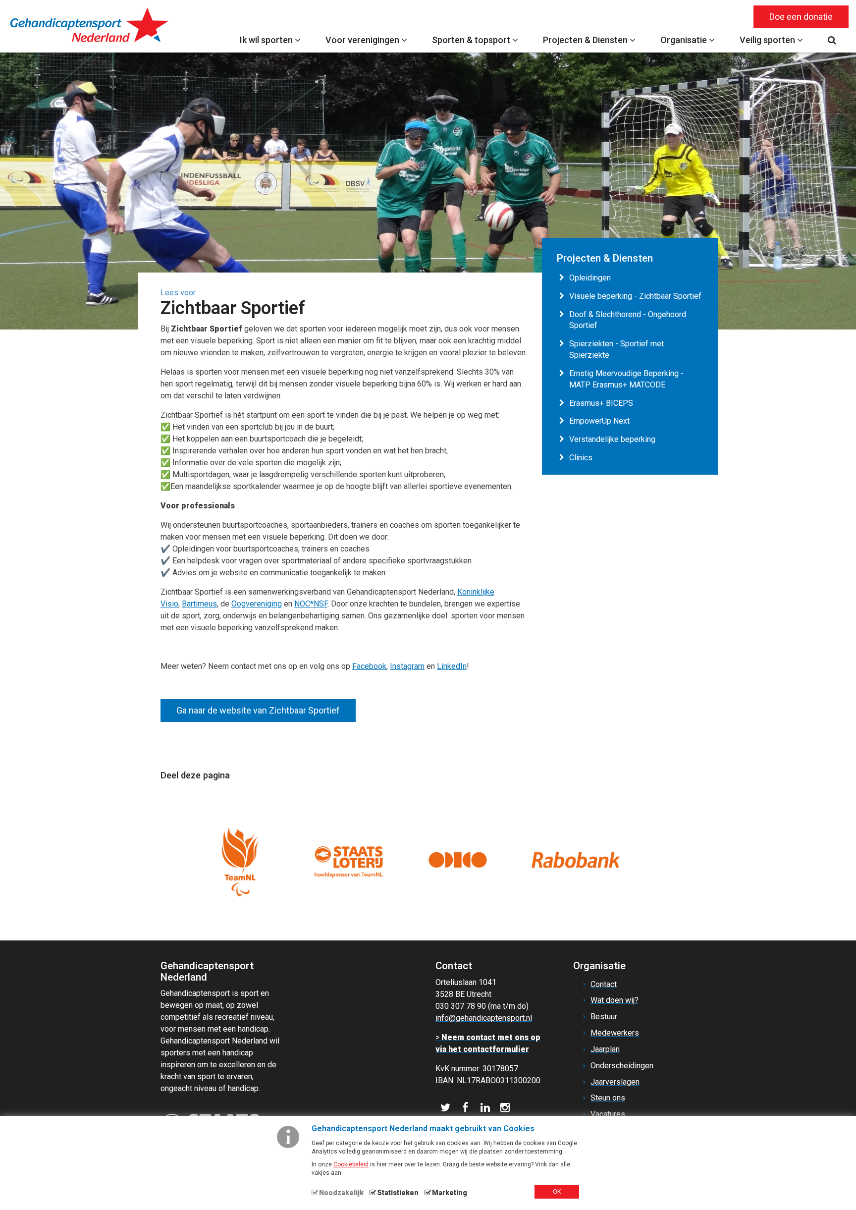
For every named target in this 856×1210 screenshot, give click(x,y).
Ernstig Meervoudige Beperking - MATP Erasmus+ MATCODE (626, 379)
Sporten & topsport (472, 40)
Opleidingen (590, 277)
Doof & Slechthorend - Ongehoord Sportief (627, 320)
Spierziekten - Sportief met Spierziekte (616, 349)
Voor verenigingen (363, 40)
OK (557, 1191)
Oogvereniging (256, 603)
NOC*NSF (310, 603)
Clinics (580, 457)
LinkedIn (452, 666)
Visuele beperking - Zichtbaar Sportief (635, 296)
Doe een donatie (801, 16)
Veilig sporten (768, 40)
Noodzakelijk (341, 1193)
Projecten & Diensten (586, 40)
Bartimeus (199, 603)
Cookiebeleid (351, 1164)
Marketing (449, 1193)
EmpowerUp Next (599, 421)
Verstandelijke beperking (612, 439)
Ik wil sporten (267, 40)
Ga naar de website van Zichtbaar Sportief (258, 710)
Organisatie (684, 40)
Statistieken (398, 1193)
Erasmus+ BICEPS (601, 403)
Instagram (407, 666)
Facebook (369, 666)
